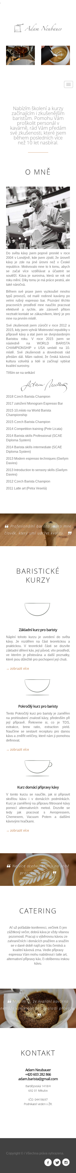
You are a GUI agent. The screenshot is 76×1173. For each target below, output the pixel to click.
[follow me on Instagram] (66, 1162)
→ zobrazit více (17, 668)
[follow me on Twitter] (57, 1162)
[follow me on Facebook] (48, 1162)
